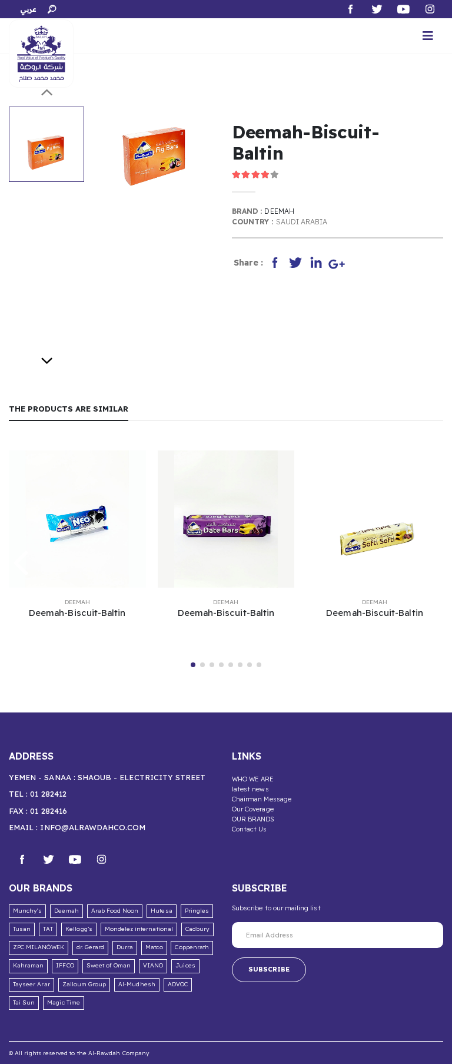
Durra (125, 947)
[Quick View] (75, 640)
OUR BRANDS (253, 819)
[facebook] (22, 857)
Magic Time (63, 1002)
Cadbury (197, 929)
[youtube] (75, 857)
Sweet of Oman (109, 965)
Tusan (22, 929)
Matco (153, 947)
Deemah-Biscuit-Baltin (77, 612)
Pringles (197, 910)
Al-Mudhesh (136, 984)
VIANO (153, 965)
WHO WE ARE (253, 779)
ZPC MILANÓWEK (38, 947)
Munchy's (27, 910)
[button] (51, 7)
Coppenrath (192, 947)
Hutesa (161, 910)
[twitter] (48, 857)
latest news (250, 789)
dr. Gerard (91, 947)
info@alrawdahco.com (92, 827)
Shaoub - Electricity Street (142, 777)
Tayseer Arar (31, 984)
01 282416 (48, 811)
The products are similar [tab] (68, 408)
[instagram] (101, 857)
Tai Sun (24, 1002)
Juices (185, 965)
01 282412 (48, 793)
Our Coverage (253, 809)
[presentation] (112, 142)
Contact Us (249, 829)
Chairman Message (261, 799)
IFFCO (65, 965)
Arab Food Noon (115, 910)
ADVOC (178, 984)
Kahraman (28, 965)
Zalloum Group (84, 984)
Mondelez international (139, 929)
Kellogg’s (78, 929)
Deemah (279, 211)
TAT (48, 929)
